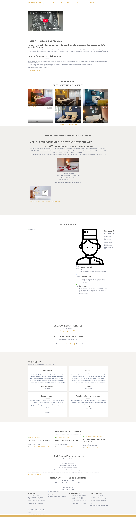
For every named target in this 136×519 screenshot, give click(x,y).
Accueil (48, 2)
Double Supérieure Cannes (35, 104)
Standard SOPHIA (33, 121)
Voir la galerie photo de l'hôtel (68, 331)
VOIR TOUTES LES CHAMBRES (67, 124)
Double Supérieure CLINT (62, 104)
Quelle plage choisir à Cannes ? (79, 503)
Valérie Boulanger (88, 447)
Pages (62, 2)
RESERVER (91, 2)
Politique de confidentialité (99, 505)
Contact (84, 2)
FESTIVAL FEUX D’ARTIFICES (79, 495)
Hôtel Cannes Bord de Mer (66, 440)
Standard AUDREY (61, 121)
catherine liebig (32, 446)
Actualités (76, 2)
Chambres (55, 2)
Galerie (69, 2)
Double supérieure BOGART (91, 104)
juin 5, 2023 (95, 447)
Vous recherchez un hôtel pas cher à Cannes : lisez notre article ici (45, 201)
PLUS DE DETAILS (34, 70)
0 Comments (46, 446)
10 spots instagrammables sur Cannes (94, 440)
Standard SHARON (89, 121)
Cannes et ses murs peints (39, 440)
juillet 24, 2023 (39, 446)
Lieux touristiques (68, 344)
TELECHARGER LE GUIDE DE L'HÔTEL (37, 474)
